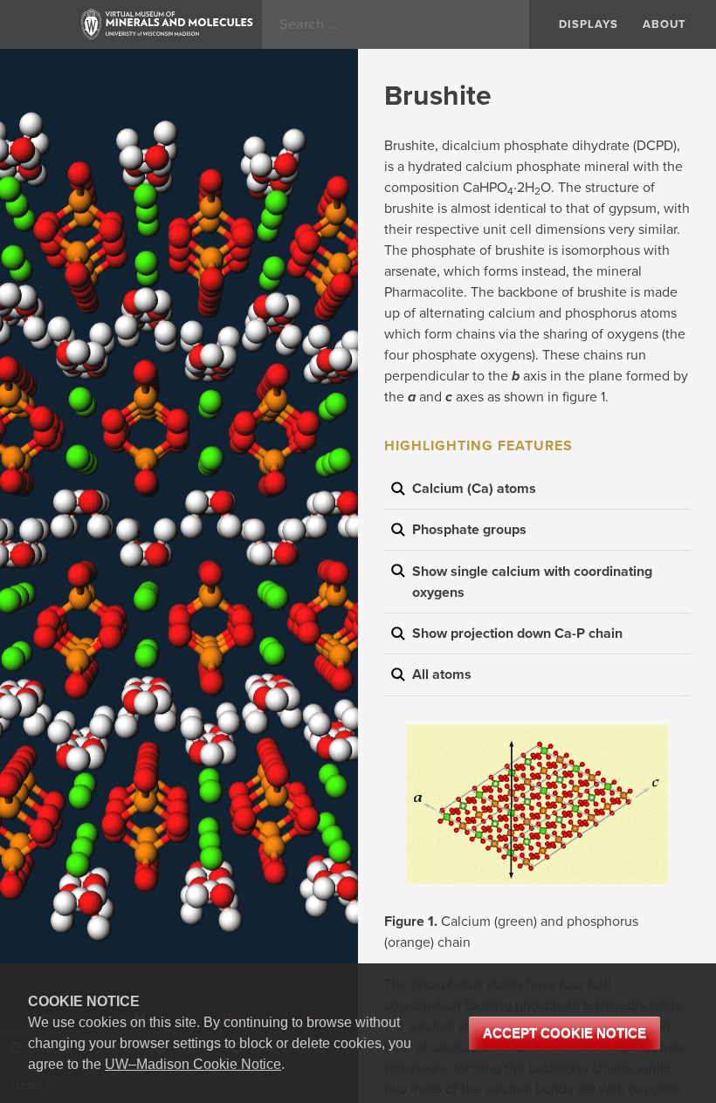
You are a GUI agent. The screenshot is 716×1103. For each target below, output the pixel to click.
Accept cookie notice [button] (564, 1033)
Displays (588, 24)
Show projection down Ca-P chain (517, 633)
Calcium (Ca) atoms (474, 488)
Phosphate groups (469, 529)
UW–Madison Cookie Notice (193, 1064)
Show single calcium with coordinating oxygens (532, 582)
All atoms (442, 674)
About (664, 24)
